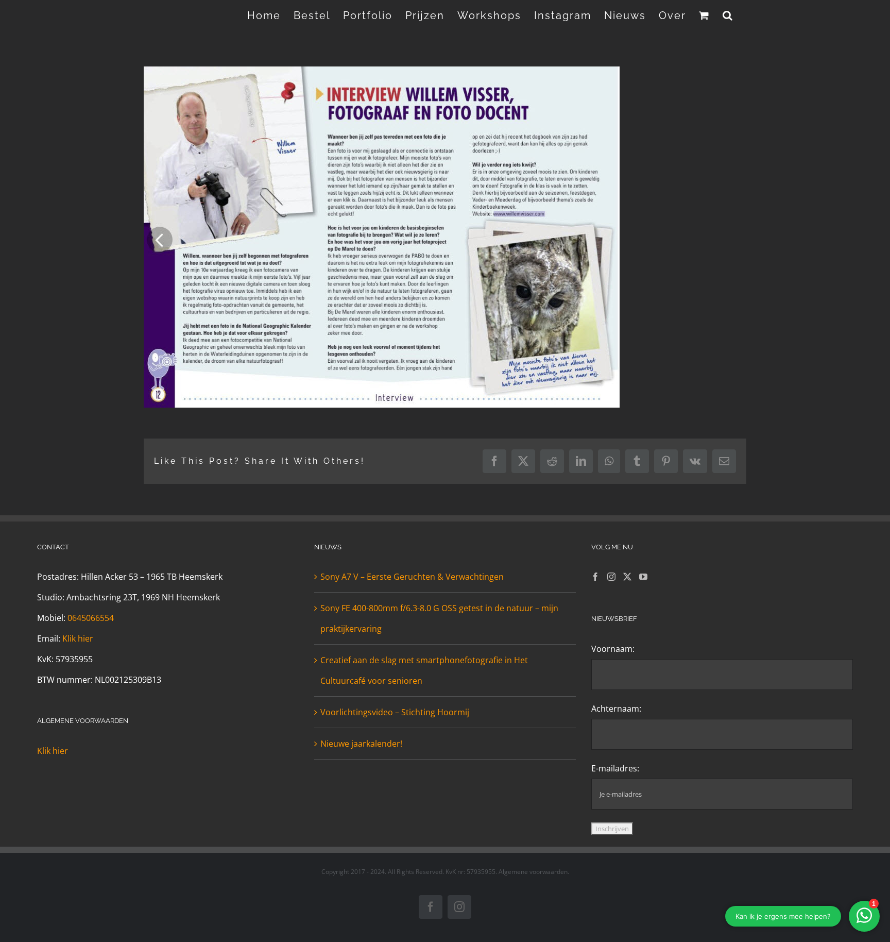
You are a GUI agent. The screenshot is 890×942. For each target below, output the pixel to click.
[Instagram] (611, 577)
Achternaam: (616, 708)
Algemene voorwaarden (533, 871)
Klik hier (77, 638)
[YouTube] (643, 577)
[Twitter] (627, 577)
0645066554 (90, 618)
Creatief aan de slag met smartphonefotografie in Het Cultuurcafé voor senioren (424, 670)
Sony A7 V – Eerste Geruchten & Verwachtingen (412, 576)
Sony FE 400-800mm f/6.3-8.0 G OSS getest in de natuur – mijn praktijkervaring (439, 618)
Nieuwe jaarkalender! (361, 743)
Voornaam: (613, 648)
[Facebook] (595, 577)
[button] (728, 15)
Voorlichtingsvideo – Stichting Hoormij (394, 712)
